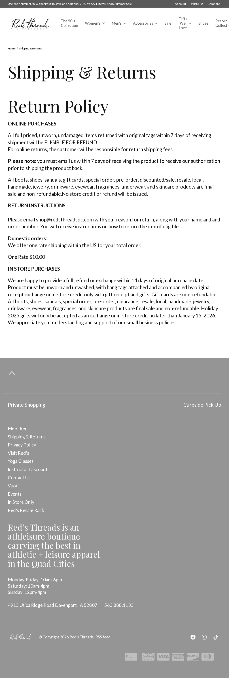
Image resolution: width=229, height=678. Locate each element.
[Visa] (163, 657)
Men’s (117, 23)
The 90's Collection (69, 23)
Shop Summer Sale (119, 4)
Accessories (143, 23)
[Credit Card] (131, 657)
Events (14, 494)
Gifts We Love (182, 23)
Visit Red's (18, 453)
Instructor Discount (27, 469)
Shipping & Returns (27, 436)
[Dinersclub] (207, 657)
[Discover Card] (193, 657)
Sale (167, 23)
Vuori (13, 485)
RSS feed (102, 637)
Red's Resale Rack (26, 510)
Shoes (203, 23)
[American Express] (178, 657)
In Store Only (21, 502)
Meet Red (18, 428)
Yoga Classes (21, 461)
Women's (93, 23)
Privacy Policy (22, 444)
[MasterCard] (148, 657)
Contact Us (19, 477)
